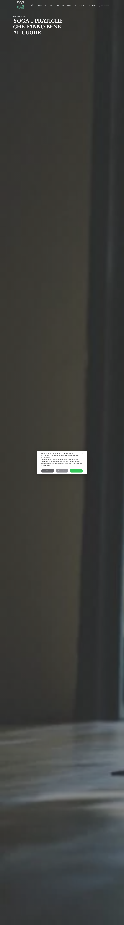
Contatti (105, 5)
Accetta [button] (76, 471)
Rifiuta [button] (48, 471)
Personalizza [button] (62, 471)
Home (40, 5)
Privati (82, 5)
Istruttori (71, 5)
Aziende (60, 5)
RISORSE (91, 5)
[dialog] (62, 462)
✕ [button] (82, 453)
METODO (48, 5)
